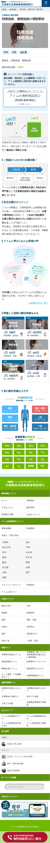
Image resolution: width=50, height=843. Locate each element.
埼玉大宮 (7, 547)
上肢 (40, 418)
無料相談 (30, 500)
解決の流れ (6, 606)
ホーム (4, 500)
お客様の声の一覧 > (38, 303)
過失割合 (30, 627)
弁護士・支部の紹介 (10, 535)
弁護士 (4, 627)
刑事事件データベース (36, 661)
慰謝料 (4, 613)
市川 (4, 552)
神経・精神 (40, 409)
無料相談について (9, 493)
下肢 (40, 427)
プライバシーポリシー (11, 585)
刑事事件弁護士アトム (11, 654)
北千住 (29, 557)
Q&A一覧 (5, 641)
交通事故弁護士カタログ (36, 689)
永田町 (5, 542)
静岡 (28, 562)
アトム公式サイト (9, 592)
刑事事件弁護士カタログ (11, 689)
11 (42, 445)
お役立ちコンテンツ (10, 796)
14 (7, 445)
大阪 (4, 572)
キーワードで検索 (9, 777)
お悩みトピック (33, 514)
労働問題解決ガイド (35, 675)
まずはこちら (7, 507)
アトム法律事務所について (12, 521)
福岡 (4, 577)
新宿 (4, 557)
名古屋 (5, 567)
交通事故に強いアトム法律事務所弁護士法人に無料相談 (36, 654)
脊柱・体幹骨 (10, 427)
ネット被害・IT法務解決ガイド (11, 675)
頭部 (10, 409)
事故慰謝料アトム (9, 661)
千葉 (28, 547)
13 (19, 445)
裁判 (3, 634)
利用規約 (30, 585)
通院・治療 (31, 620)
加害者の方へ (32, 634)
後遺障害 (30, 613)
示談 (28, 606)
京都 (28, 567)
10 (7, 452)
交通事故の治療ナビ (10, 696)
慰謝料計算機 (7, 514)
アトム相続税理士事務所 (36, 724)
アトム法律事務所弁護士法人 (11, 724)
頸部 (10, 418)
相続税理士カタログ (35, 668)
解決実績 (30, 507)
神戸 (28, 572)
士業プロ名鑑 (7, 703)
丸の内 (29, 552)
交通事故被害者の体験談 (36, 703)
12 (31, 445)
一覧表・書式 (32, 641)
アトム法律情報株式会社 (36, 717)
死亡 (43, 466)
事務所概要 (6, 528)
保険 (3, 620)
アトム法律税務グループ (11, 717)
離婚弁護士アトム (9, 668)
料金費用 (30, 528)
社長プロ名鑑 (32, 696)
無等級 (31, 466)
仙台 (28, 542)
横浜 (4, 562)
